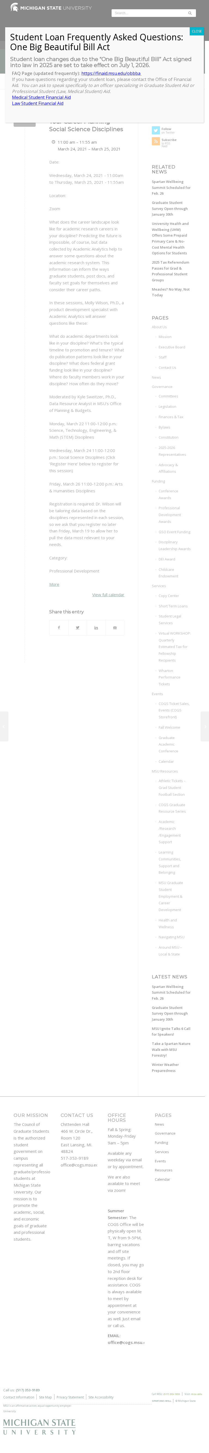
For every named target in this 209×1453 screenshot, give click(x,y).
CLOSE (197, 31)
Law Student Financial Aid (37, 103)
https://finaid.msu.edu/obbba (111, 73)
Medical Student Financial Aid (41, 97)
